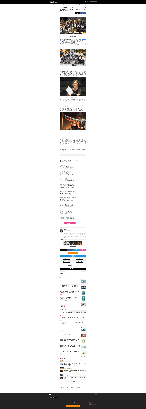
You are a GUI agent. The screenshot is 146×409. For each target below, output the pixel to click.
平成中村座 (62, 387)
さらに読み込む (73, 381)
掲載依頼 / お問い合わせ (91, 397)
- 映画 (74, 402)
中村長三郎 (71, 387)
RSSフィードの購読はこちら (73, 405)
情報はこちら (69, 223)
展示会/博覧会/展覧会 (77, 387)
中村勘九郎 (83, 385)
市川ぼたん (75, 385)
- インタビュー (82, 397)
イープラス (61, 390)
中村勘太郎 (67, 387)
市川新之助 (70, 385)
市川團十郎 (66, 385)
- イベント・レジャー (76, 397)
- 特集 (82, 400)
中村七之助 (79, 385)
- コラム (82, 399)
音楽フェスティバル (63, 275)
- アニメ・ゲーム (75, 399)
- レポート (82, 398)
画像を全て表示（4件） (73, 36)
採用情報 (90, 398)
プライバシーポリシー (91, 400)
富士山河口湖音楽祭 (70, 275)
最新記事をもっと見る (83, 356)
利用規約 (90, 399)
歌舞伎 (62, 385)
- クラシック (75, 398)
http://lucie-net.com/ (70, 231)
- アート (74, 400)
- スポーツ (75, 401)
